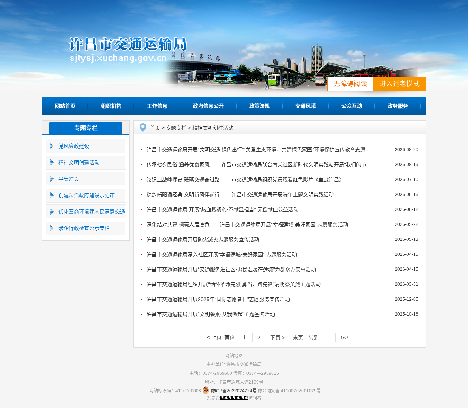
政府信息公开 (208, 106)
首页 (155, 128)
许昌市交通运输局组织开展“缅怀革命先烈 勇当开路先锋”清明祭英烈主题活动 (234, 284)
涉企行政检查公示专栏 (84, 228)
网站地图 (234, 355)
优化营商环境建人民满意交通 (91, 212)
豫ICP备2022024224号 (234, 390)
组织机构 (111, 106)
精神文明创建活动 (78, 162)
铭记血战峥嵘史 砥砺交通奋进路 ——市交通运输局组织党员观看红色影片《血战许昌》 (245, 179)
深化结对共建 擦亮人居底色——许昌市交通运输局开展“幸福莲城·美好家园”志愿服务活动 (247, 224)
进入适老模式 (400, 84)
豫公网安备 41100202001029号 (289, 390)
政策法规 (259, 106)
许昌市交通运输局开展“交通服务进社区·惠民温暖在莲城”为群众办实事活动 (231, 269)
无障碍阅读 (350, 84)
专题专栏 (86, 128)
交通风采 (305, 106)
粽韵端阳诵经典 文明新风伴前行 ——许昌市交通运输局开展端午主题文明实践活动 (240, 194)
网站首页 (65, 106)
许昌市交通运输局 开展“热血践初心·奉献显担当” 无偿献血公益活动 (222, 209)
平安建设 (68, 179)
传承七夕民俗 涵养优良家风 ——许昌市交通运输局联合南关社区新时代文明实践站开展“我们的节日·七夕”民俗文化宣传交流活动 (292, 165)
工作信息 (157, 106)
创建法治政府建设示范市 (86, 195)
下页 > (277, 337)
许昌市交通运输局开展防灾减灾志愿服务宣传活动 (203, 239)
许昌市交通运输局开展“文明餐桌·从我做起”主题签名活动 (211, 314)
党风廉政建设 (73, 146)
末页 (298, 337)
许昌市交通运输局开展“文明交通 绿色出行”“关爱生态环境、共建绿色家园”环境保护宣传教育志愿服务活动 (266, 150)
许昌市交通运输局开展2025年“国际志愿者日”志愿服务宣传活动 (218, 299)
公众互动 (351, 106)
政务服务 (398, 106)
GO (344, 337)
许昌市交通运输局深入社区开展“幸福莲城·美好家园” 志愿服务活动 (222, 254)
